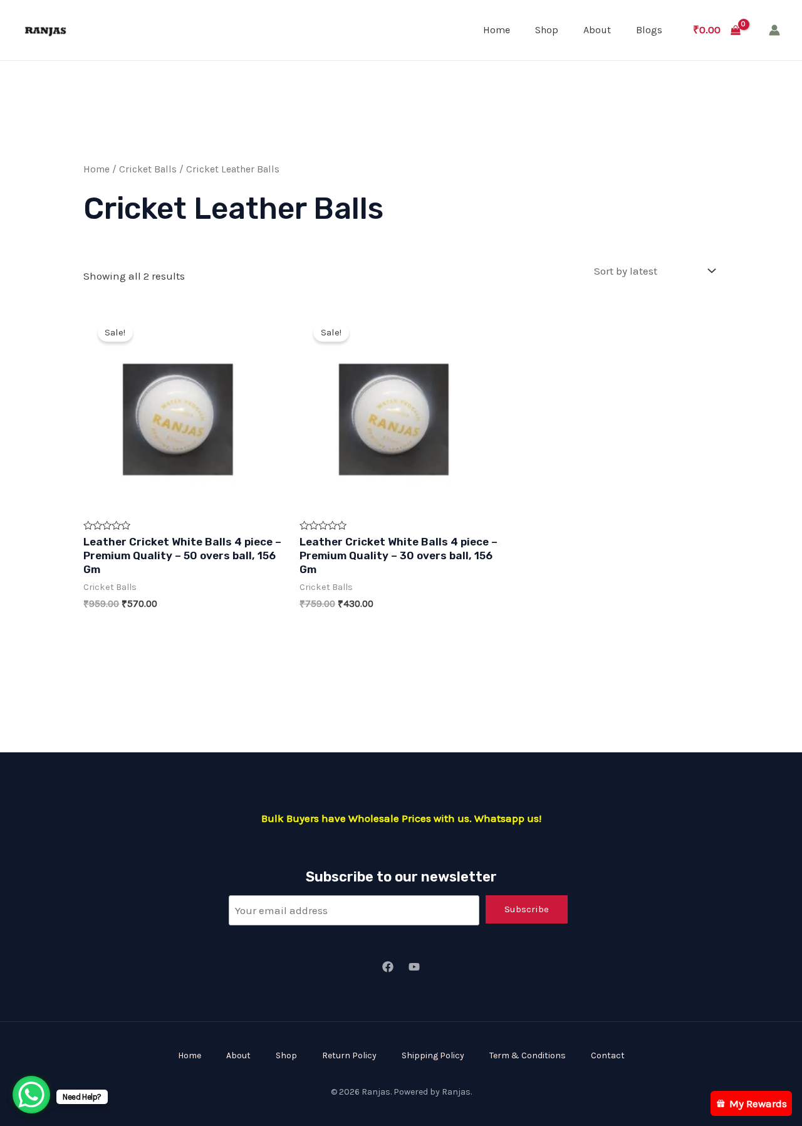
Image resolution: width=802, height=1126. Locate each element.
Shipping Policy (433, 1055)
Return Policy (349, 1055)
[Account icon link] (774, 30)
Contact (608, 1055)
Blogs (649, 30)
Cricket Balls (148, 169)
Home (496, 30)
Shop (546, 30)
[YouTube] (414, 966)
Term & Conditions (527, 1055)
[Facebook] (387, 966)
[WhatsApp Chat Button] (31, 1094)
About (597, 30)
